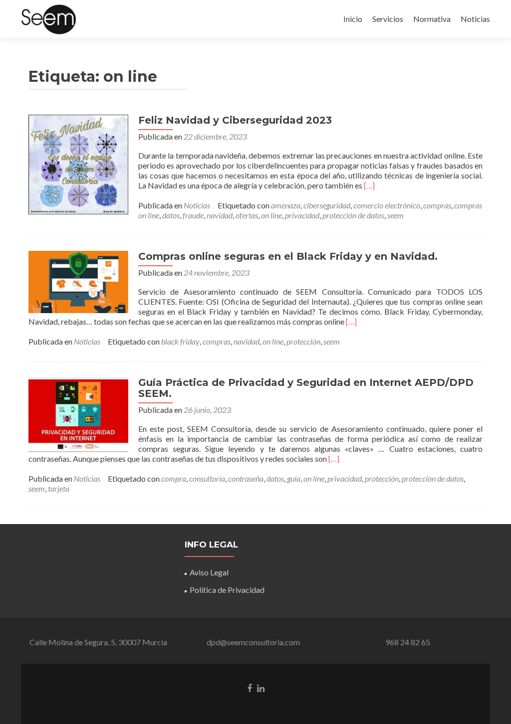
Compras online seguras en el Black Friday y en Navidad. (288, 256)
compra (173, 478)
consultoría (207, 478)
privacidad (302, 215)
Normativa (432, 18)
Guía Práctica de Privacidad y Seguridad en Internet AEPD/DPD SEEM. (306, 387)
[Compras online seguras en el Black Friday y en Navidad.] (78, 281)
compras (437, 205)
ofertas (247, 215)
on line (271, 215)
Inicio (352, 18)
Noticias (475, 18)
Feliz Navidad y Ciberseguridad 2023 (235, 120)
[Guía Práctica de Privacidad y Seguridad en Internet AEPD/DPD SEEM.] (78, 413)
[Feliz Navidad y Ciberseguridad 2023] (78, 163)
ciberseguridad (326, 205)
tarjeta (58, 488)
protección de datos (353, 215)
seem (395, 215)
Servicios (387, 18)
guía (293, 478)
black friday (180, 341)
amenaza (285, 205)
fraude (193, 215)
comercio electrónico (386, 205)
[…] (369, 185)
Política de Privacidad (227, 589)
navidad (220, 215)
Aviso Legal (209, 572)
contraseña (245, 478)
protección (303, 341)
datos (171, 215)
